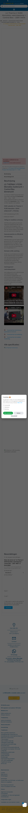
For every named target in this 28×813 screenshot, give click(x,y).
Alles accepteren (8, 413)
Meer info (19, 402)
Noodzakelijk (7, 405)
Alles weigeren (14, 415)
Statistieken (6, 407)
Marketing (6, 409)
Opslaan (18, 413)
